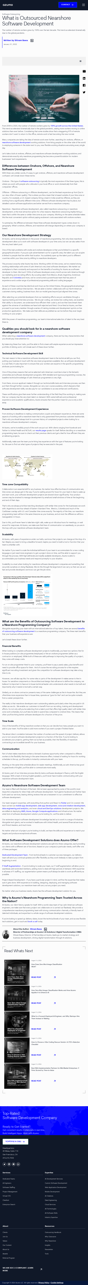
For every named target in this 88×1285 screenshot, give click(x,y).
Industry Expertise (51, 1217)
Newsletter (49, 1249)
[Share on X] (84, 92)
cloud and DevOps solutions (49, 809)
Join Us (5, 1237)
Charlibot (6, 1200)
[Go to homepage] (8, 4)
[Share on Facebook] (84, 85)
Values (5, 1241)
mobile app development (26, 806)
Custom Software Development (56, 1183)
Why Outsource (50, 1237)
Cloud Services (50, 1204)
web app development (47, 806)
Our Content (7, 1245)
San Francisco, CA (10, 1155)
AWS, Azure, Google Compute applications (39, 811)
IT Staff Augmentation (11, 866)
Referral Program (9, 1258)
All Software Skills (51, 1213)
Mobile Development (52, 1192)
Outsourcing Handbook (53, 1232)
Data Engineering (51, 1200)
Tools (47, 1254)
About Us (6, 1249)
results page (40, 431)
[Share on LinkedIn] (84, 78)
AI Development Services (54, 1179)
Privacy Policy (43, 1283)
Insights (47, 1245)
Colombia (17, 278)
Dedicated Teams (9, 1179)
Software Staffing (9, 1187)
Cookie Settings (57, 1283)
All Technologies (50, 1209)
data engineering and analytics (15, 809)
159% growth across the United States (66, 126)
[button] (83, 5)
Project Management (10, 1192)
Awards (5, 1254)
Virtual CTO (7, 1196)
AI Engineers (7, 1183)
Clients (5, 1232)
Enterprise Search (9, 1204)
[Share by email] (84, 71)
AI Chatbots (49, 1196)
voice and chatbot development (71, 806)
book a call (32, 922)
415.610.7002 (8, 1158)
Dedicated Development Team (15, 855)
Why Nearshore (50, 1241)
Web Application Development (55, 1187)
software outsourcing (29, 181)
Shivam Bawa (36, 929)
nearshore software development (16, 143)
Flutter (64, 803)
